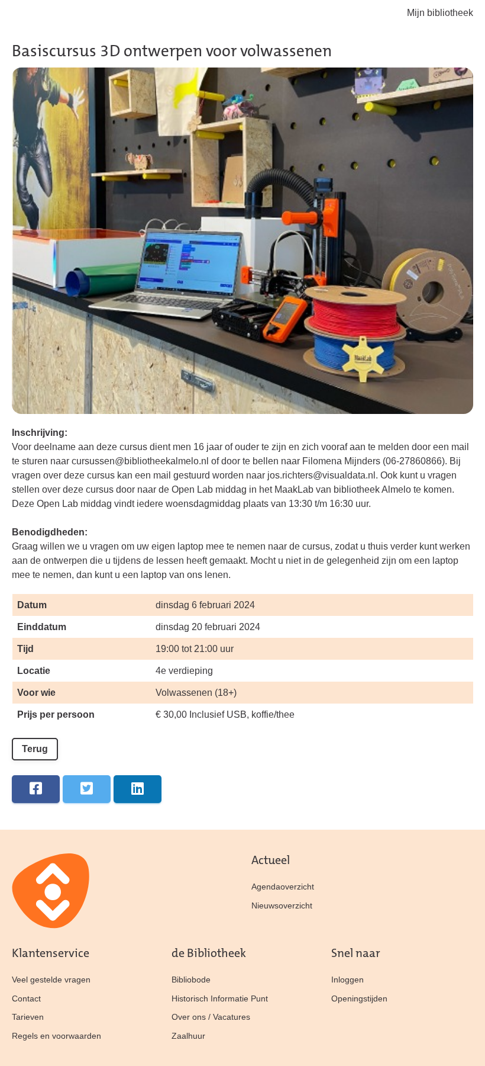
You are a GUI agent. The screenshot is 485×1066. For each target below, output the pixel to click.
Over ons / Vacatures (211, 1017)
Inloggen (347, 979)
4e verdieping (184, 671)
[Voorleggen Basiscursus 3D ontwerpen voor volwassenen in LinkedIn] (137, 789)
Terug (35, 749)
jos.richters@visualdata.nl (321, 475)
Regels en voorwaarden (56, 1036)
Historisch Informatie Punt (220, 998)
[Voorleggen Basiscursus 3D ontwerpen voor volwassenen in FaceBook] (36, 789)
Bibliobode (191, 979)
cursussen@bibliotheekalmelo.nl (140, 461)
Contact (26, 998)
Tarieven (28, 1017)
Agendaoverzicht (282, 886)
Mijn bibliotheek (440, 13)
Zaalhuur (188, 1036)
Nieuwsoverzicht (281, 905)
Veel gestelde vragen (51, 979)
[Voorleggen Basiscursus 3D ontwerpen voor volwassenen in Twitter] (87, 789)
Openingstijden (359, 998)
